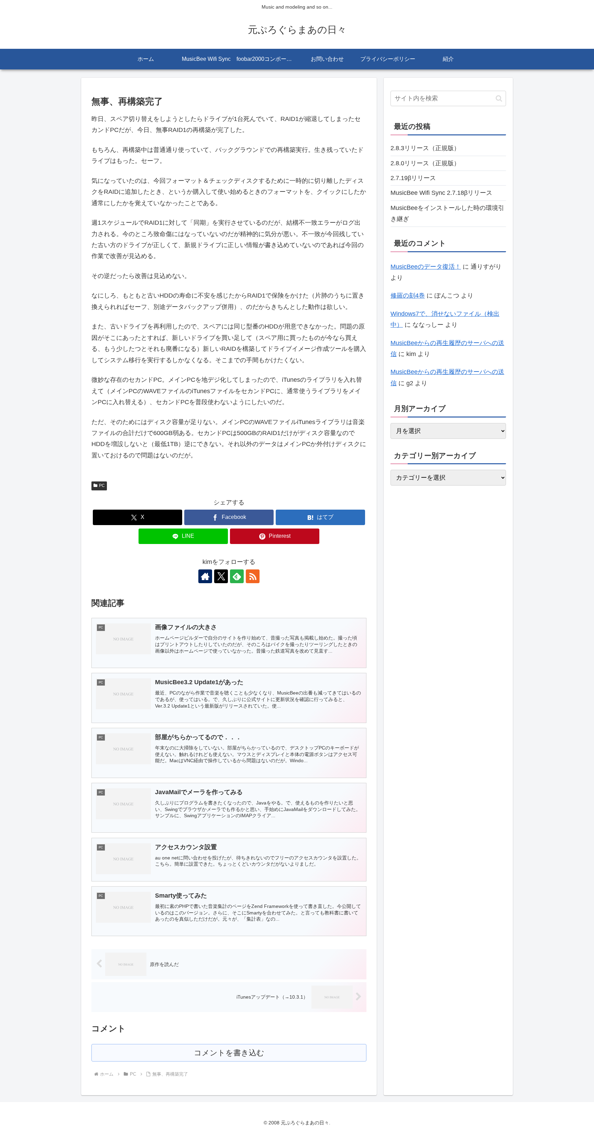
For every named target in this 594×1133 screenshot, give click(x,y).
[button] (499, 98)
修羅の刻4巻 (407, 295)
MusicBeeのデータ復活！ (425, 266)
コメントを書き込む (229, 1052)
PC (102, 485)
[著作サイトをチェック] (205, 576)
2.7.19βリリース (413, 178)
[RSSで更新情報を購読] (253, 576)
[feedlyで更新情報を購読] (237, 576)
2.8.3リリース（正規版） (425, 148)
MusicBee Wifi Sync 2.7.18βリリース (441, 192)
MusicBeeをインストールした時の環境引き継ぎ (447, 213)
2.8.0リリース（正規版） (425, 163)
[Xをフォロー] (221, 576)
